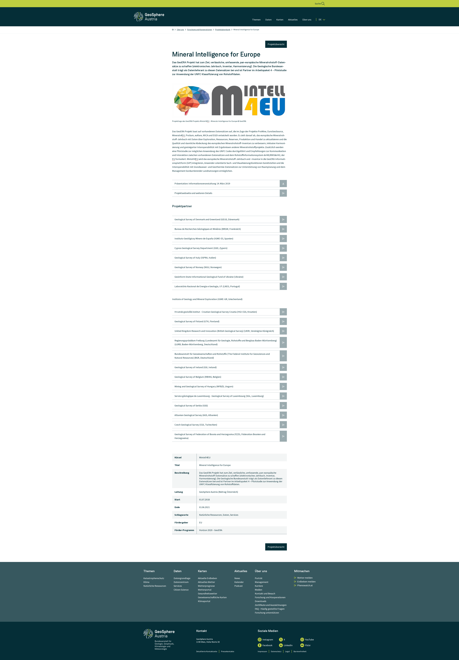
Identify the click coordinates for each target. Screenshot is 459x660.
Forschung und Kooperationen (199, 29)
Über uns (306, 19)
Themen (256, 19)
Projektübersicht (276, 44)
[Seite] (149, 20)
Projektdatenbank (222, 29)
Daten (268, 19)
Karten (279, 19)
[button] (317, 3)
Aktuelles (293, 19)
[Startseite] (173, 29)
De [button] (320, 19)
